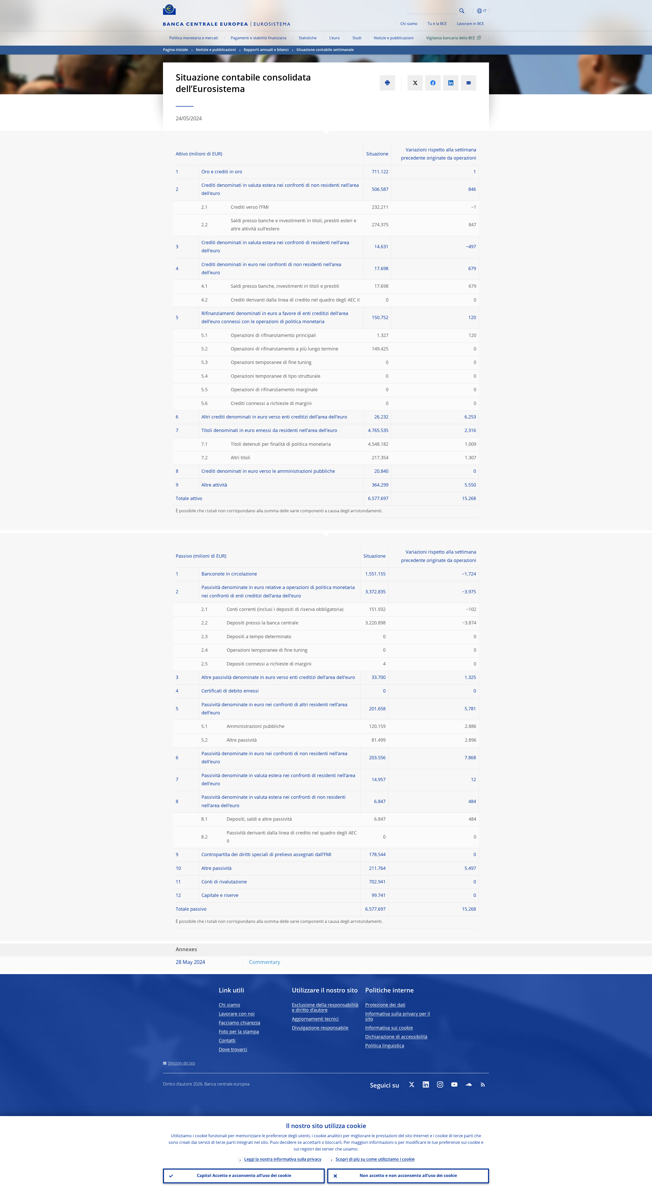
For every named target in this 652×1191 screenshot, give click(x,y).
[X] (411, 1084)
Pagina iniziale (175, 50)
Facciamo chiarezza (239, 1023)
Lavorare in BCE (470, 24)
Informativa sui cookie (389, 1028)
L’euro (334, 38)
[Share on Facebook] (433, 82)
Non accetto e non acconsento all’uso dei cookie (408, 1176)
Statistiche (308, 38)
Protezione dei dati (385, 1005)
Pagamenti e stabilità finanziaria (258, 38)
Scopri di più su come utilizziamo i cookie (375, 1160)
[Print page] (387, 82)
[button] (471, 11)
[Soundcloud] (469, 1084)
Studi (356, 38)
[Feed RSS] (483, 1084)
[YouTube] (454, 1084)
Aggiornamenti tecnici (315, 1019)
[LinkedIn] (426, 1084)
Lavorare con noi (237, 1014)
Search (462, 10)
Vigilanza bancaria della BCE (450, 38)
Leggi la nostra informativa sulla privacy (282, 1160)
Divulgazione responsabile (320, 1028)
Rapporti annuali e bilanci (266, 50)
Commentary (264, 962)
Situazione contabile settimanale (325, 50)
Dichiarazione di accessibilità (396, 1037)
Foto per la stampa (239, 1032)
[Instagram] (440, 1084)
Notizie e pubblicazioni (394, 38)
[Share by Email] (468, 82)
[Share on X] (415, 82)
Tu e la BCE (437, 24)
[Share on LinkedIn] (450, 82)
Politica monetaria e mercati (193, 38)
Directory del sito (181, 1063)
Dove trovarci (233, 1050)
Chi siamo (408, 24)
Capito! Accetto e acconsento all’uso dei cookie (244, 1176)
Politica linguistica (384, 1046)
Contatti (227, 1041)
